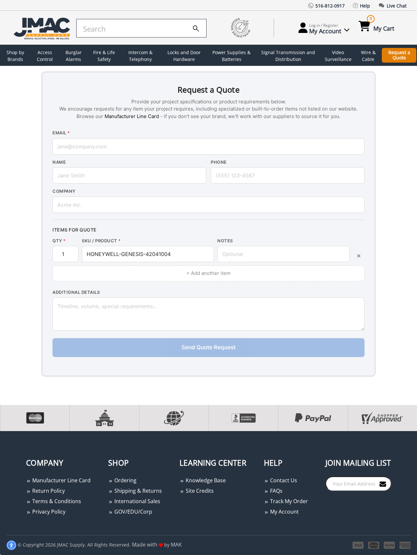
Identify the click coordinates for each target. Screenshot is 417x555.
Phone (219, 162)
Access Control (45, 55)
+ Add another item (208, 273)
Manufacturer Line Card (132, 116)
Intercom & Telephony (140, 55)
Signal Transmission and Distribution (288, 55)
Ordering (125, 480)
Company (64, 191)
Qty (59, 240)
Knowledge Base (205, 480)
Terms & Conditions (56, 501)
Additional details (76, 292)
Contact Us (283, 480)
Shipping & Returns (137, 490)
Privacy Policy (48, 511)
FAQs (275, 490)
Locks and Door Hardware (184, 55)
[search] (196, 27)
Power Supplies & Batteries (231, 55)
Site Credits (199, 490)
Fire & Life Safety (104, 55)
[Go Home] (40, 28)
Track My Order (288, 501)
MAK (176, 544)
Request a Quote (399, 55)
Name (59, 162)
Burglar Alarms (73, 55)
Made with (145, 544)
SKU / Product (101, 240)
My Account (284, 511)
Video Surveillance (338, 55)
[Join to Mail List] (383, 483)
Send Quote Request (208, 347)
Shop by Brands (15, 55)
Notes (225, 240)
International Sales (136, 501)
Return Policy (48, 490)
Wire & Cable (368, 55)
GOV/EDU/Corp (132, 511)
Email (61, 132)
